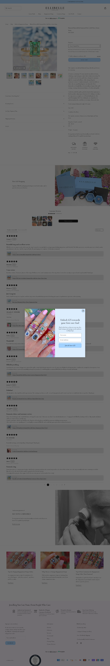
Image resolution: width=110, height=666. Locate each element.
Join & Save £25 (70, 345)
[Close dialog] (83, 310)
